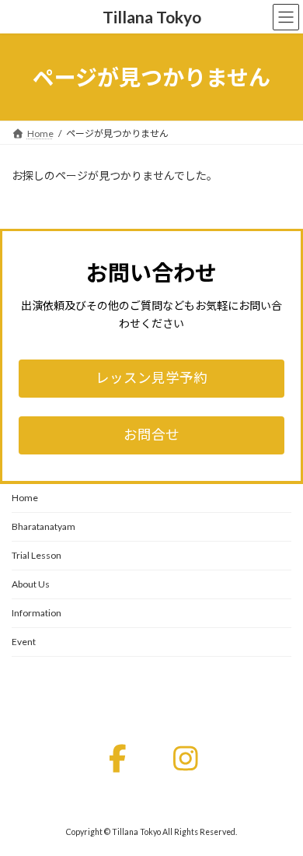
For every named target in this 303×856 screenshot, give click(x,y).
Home (25, 497)
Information (36, 613)
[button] (151, 379)
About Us (31, 584)
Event (24, 641)
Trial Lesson (36, 555)
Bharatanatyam (43, 526)
